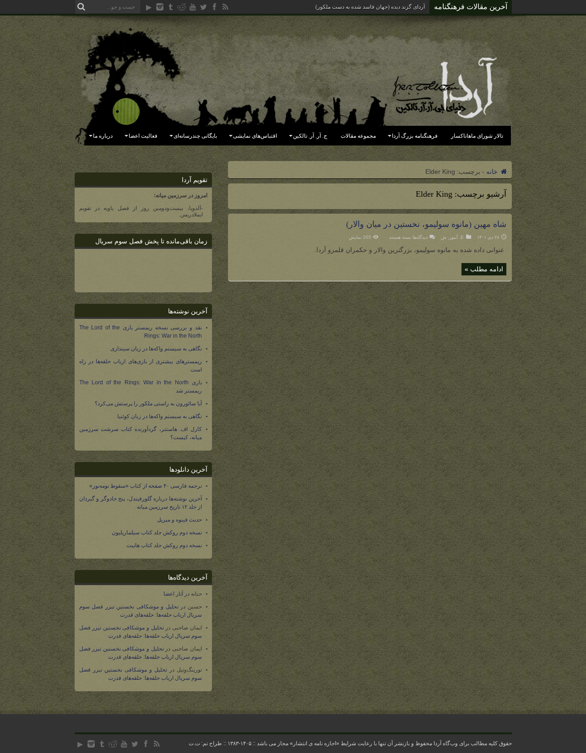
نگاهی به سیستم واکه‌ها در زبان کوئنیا (159, 416)
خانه (492, 171)
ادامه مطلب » (484, 269)
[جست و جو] (81, 7)
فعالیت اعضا (143, 136)
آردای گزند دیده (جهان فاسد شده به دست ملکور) (370, 7)
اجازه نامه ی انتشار (314, 743)
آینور (453, 237)
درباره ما (103, 136)
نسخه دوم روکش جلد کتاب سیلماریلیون (157, 532)
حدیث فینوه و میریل (179, 519)
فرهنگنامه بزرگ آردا (415, 136)
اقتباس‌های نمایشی (255, 136)
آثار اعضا (173, 594)
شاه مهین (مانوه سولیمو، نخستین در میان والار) (426, 224)
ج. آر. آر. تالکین (310, 136)
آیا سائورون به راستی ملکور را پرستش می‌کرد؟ (148, 403)
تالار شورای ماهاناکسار (477, 136)
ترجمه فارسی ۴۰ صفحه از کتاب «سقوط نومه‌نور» (145, 486)
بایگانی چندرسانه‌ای (195, 136)
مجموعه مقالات (358, 136)
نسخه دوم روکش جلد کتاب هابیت (164, 545)
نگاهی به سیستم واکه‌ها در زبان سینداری (156, 348)
